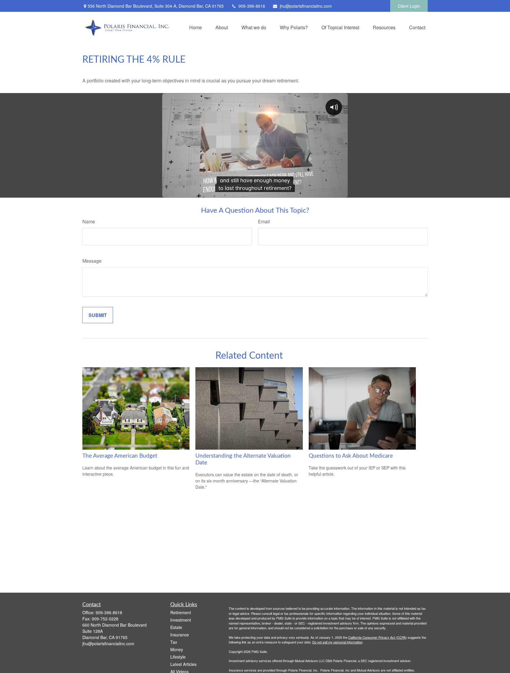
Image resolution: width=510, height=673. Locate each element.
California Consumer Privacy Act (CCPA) (377, 637)
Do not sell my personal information (337, 642)
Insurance (179, 635)
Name (88, 221)
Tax (173, 642)
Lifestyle (178, 657)
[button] (195, 27)
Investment (180, 620)
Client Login (409, 6)
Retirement (180, 612)
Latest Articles (183, 664)
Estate (176, 627)
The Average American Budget (119, 456)
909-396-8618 (251, 6)
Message (92, 260)
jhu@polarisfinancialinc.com (306, 6)
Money (176, 649)
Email (264, 221)
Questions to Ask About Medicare (351, 456)
